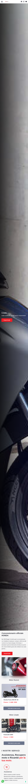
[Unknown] (6, 1)
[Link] (14, 772)
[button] (2, 2)
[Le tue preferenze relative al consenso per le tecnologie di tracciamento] (25, 781)
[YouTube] (26, 1)
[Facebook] (21, 1)
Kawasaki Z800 (8, 734)
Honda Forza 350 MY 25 (11, 700)
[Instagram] (23, 1)
